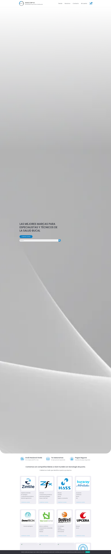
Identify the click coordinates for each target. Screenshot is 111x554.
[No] (109, 552)
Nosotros (67, 3)
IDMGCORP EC (30, 3)
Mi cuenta (84, 3)
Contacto (76, 3)
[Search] (59, 240)
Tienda (60, 3)
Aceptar (87, 552)
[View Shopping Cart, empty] (91, 3)
